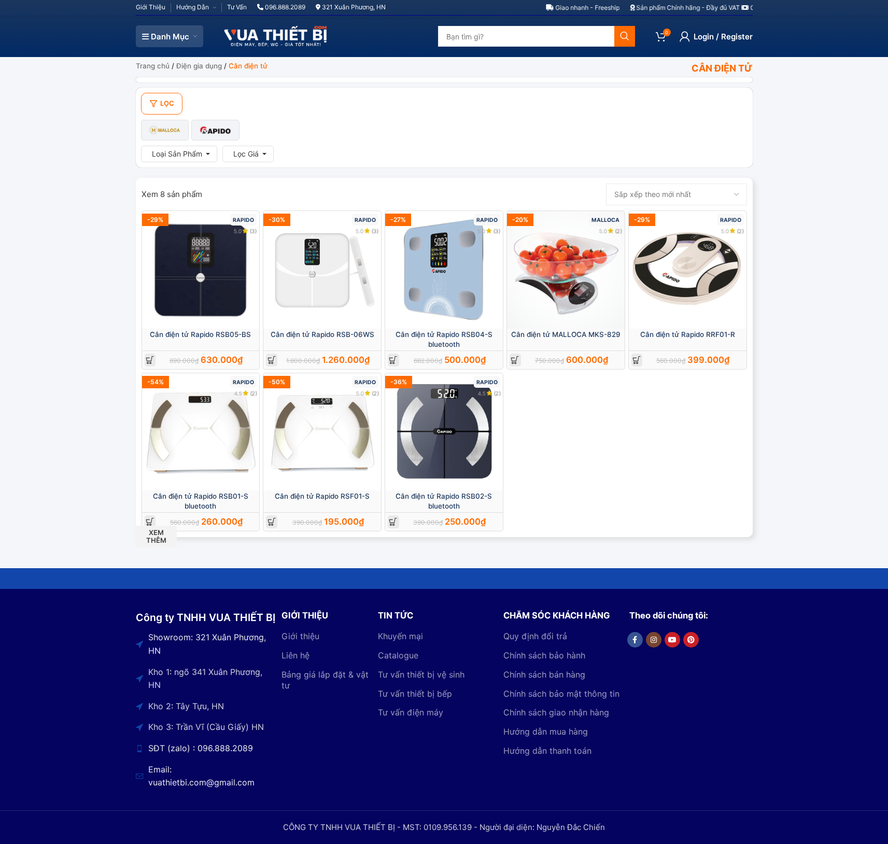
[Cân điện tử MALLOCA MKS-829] (566, 270)
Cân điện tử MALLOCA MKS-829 (566, 334)
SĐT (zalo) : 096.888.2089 (200, 748)
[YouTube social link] (672, 640)
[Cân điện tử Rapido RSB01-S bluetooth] (201, 432)
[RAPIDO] (215, 130)
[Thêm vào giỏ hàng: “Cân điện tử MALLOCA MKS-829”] (515, 360)
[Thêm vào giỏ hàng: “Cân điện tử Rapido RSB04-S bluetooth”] (393, 360)
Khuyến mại (400, 636)
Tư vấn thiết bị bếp (415, 693)
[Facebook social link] (635, 640)
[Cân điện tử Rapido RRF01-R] (687, 270)
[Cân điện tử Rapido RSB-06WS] (322, 270)
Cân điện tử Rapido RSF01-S (322, 496)
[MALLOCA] (165, 130)
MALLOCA (605, 220)
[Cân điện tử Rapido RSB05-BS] (201, 270)
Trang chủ (153, 66)
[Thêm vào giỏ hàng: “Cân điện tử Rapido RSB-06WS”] (271, 360)
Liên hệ (295, 655)
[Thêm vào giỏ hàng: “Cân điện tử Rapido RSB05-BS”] (150, 360)
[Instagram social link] (653, 640)
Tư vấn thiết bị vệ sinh (421, 674)
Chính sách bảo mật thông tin (561, 693)
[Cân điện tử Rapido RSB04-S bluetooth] (444, 270)
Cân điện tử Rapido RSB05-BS (200, 334)
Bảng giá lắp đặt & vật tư (325, 680)
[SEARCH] (624, 36)
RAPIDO (243, 220)
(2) (618, 231)
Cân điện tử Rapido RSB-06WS (322, 334)
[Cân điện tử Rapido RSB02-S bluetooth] (444, 432)
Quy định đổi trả (535, 636)
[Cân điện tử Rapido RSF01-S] (322, 432)
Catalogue (398, 655)
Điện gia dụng (199, 66)
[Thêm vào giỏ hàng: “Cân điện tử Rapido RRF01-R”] (636, 360)
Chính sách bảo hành (544, 655)
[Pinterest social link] (691, 640)
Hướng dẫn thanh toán (547, 750)
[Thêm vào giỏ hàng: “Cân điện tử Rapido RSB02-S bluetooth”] (393, 521)
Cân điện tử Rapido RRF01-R (687, 334)
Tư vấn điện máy (410, 712)
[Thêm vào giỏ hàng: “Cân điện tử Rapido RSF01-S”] (271, 521)
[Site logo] (276, 35)
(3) (253, 231)
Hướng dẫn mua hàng (545, 731)
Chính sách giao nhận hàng (556, 712)
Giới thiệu (300, 636)
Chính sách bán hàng (544, 674)
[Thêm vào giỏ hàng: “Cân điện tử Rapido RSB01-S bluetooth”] (150, 521)
